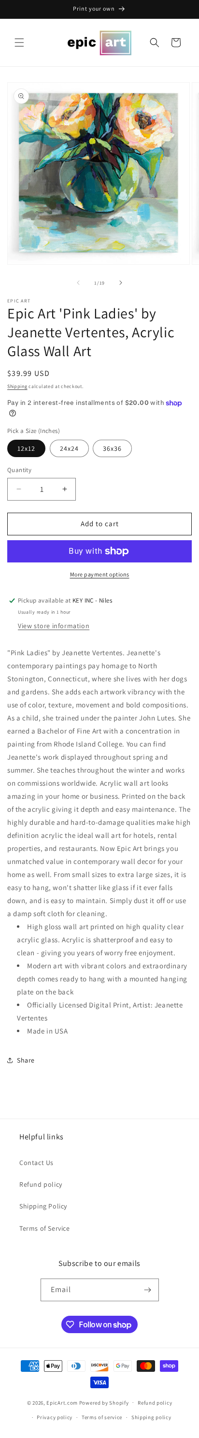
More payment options (99, 574)
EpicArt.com (62, 1402)
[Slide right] (120, 282)
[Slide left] (78, 282)
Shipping (17, 386)
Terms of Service (44, 1228)
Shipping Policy (43, 1206)
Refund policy (40, 1184)
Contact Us (36, 1162)
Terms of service (102, 1417)
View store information (53, 625)
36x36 (112, 448)
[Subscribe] (147, 1290)
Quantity (19, 470)
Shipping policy (151, 1417)
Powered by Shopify (104, 1402)
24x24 (69, 448)
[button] (19, 42)
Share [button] (26, 1060)
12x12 (26, 448)
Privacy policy (54, 1417)
